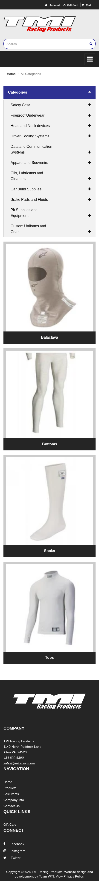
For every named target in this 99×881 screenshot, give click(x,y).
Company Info (13, 800)
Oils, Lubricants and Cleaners (27, 176)
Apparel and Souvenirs (29, 163)
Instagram (18, 851)
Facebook (17, 844)
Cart (88, 5)
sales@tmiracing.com (19, 763)
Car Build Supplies (26, 189)
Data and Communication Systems (31, 149)
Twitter (15, 858)
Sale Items (11, 794)
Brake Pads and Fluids (29, 199)
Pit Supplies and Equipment (24, 213)
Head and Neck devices (30, 126)
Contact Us (11, 806)
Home (11, 74)
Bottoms (49, 444)
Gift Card (72, 5)
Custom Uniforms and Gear (28, 229)
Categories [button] (17, 92)
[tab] (49, 92)
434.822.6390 (13, 758)
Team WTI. (47, 876)
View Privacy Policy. (70, 876)
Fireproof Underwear (27, 115)
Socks (49, 551)
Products (9, 788)
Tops (49, 657)
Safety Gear (20, 105)
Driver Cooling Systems (30, 136)
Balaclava (49, 337)
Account (54, 5)
